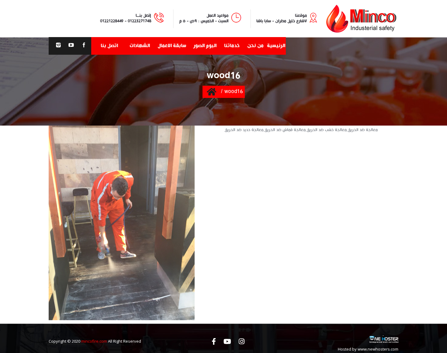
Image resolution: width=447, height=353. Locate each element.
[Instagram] (58, 46)
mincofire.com (94, 341)
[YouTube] (71, 46)
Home (211, 91)
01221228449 (111, 21)
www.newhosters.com (378, 349)
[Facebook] (84, 46)
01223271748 (139, 21)
